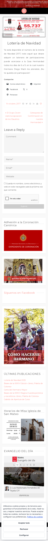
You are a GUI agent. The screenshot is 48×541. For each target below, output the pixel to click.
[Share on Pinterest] (30, 104)
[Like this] (41, 104)
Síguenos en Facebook (19, 292)
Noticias (7, 35)
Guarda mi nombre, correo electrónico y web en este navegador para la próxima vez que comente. (23, 186)
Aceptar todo (24, 523)
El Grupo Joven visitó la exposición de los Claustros (13, 116)
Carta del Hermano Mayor (15, 390)
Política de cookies (35, 517)
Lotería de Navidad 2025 (15, 380)
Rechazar (24, 529)
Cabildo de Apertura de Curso (17, 399)
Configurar (24, 535)
